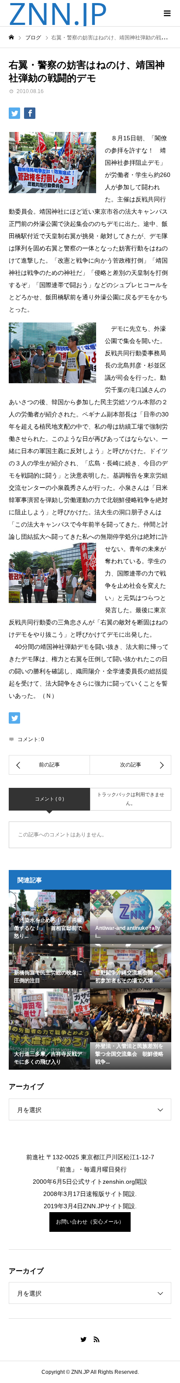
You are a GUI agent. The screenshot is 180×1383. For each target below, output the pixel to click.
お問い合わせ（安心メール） (90, 1222)
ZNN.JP (58, 13)
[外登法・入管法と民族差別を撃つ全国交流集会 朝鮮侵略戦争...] (130, 1015)
